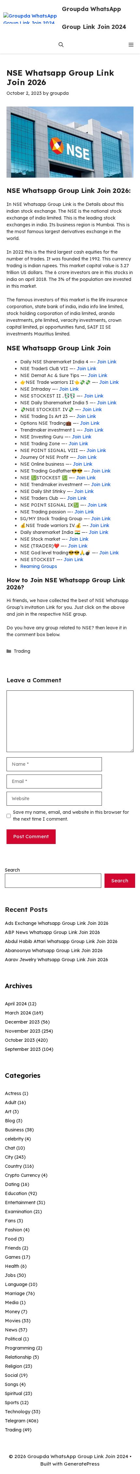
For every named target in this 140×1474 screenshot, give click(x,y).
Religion (13, 1366)
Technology (17, 1412)
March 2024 (18, 1013)
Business (14, 1130)
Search (12, 870)
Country (13, 1166)
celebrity (14, 1139)
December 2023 (22, 1022)
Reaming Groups (38, 566)
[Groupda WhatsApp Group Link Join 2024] (31, 18)
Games (13, 1257)
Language (16, 1284)
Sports (12, 1402)
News (11, 1330)
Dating (12, 1184)
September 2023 (23, 1049)
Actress (13, 1093)
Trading (22, 651)
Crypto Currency (22, 1175)
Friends (13, 1248)
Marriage (15, 1293)
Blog (10, 1121)
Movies (13, 1321)
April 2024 (16, 1004)
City (9, 1157)
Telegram (15, 1421)
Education (16, 1193)
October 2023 (20, 1040)
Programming (20, 1348)
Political (13, 1339)
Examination (18, 1212)
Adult (10, 1102)
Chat (10, 1148)
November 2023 (22, 1031)
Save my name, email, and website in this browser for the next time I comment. (71, 815)
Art (8, 1112)
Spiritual (13, 1393)
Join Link (107, 362)
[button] (61, 45)
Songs (11, 1384)
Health (12, 1266)
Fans (10, 1221)
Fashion (13, 1230)
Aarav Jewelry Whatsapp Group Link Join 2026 (56, 960)
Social (11, 1375)
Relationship (18, 1357)
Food (11, 1239)
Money (12, 1312)
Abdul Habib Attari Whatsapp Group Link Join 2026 (61, 941)
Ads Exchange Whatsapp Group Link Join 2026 (56, 923)
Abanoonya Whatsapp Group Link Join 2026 (54, 950)
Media (12, 1302)
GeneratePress (82, 1464)
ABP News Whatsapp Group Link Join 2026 (52, 932)
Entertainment (20, 1202)
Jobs (10, 1275)
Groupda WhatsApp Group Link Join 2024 (94, 18)
